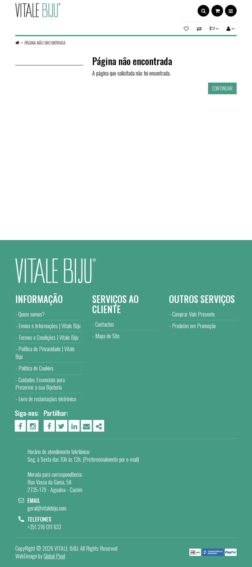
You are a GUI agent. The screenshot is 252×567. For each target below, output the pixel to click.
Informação (39, 299)
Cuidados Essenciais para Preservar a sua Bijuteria (40, 383)
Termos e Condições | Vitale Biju (48, 337)
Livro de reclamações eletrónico (47, 399)
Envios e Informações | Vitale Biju (49, 326)
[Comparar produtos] (199, 28)
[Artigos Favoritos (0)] (187, 28)
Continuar (222, 88)
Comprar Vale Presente (193, 314)
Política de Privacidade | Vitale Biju (45, 352)
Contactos (104, 324)
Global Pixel (54, 556)
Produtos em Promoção (194, 326)
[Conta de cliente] (229, 28)
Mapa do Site (107, 336)
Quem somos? (31, 314)
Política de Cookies (35, 368)
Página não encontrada (45, 42)
